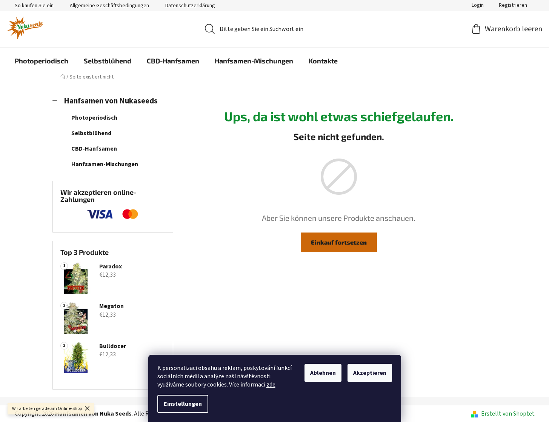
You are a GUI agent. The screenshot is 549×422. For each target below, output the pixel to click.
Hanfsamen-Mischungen (104, 164)
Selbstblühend (91, 133)
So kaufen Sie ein (34, 5)
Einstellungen (183, 404)
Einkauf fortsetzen (339, 242)
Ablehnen (323, 373)
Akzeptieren (369, 373)
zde (270, 384)
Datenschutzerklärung (190, 5)
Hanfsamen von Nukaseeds (111, 100)
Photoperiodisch (94, 118)
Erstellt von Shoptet (508, 414)
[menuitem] (41, 61)
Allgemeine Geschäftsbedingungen (109, 5)
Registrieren (513, 5)
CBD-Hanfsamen (94, 149)
